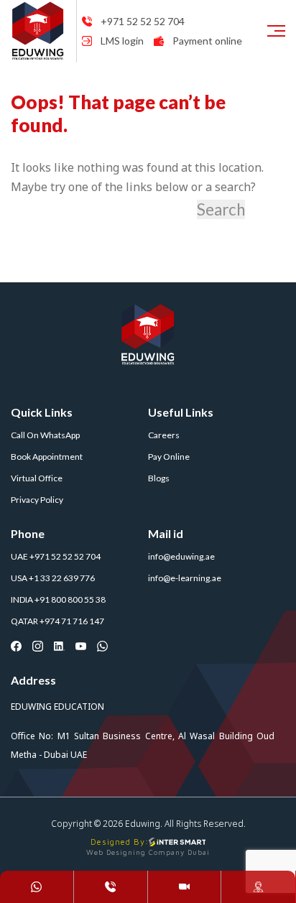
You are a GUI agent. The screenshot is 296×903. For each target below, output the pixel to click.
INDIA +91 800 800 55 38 (58, 599)
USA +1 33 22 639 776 (53, 578)
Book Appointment (47, 456)
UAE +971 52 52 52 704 (56, 556)
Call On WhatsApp (45, 435)
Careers (164, 435)
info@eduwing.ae (181, 556)
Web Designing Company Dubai (148, 852)
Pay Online (169, 456)
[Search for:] (102, 210)
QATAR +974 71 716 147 (57, 621)
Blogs (159, 478)
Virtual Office (37, 478)
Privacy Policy (37, 499)
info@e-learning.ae (184, 578)
